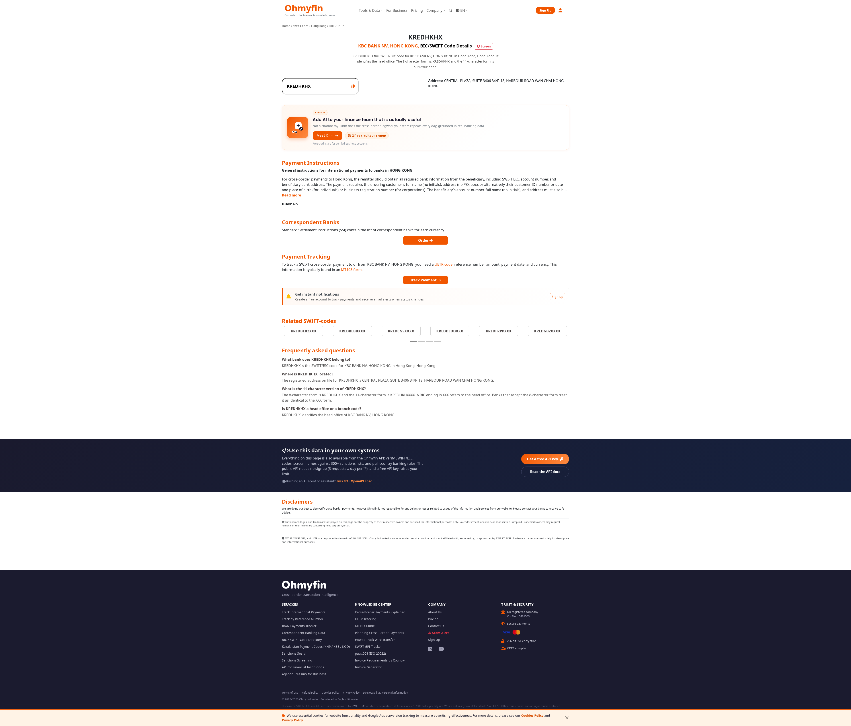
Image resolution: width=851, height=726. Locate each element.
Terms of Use (290, 693)
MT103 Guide (365, 626)
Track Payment (423, 280)
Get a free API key (543, 459)
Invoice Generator (368, 667)
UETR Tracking (365, 619)
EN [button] (462, 10)
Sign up (557, 296)
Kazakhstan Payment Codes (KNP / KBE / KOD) (316, 646)
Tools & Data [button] (369, 10)
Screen (486, 46)
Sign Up (545, 10)
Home (286, 26)
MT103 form (351, 269)
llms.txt (342, 481)
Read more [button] (291, 195)
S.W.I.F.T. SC (358, 706)
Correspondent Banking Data (303, 633)
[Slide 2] (421, 341)
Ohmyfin (304, 7)
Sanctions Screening (297, 660)
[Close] (566, 718)
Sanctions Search (294, 653)
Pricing (417, 10)
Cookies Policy (532, 715)
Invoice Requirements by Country (380, 660)
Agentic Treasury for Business (304, 674)
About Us (435, 612)
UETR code (444, 264)
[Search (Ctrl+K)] (450, 10)
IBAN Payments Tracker (299, 626)
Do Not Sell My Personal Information (385, 693)
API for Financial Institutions (303, 667)
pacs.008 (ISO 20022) (370, 653)
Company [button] (434, 10)
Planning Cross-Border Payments (379, 633)
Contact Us (436, 626)
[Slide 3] (429, 341)
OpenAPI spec (361, 481)
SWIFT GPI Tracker (368, 646)
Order (423, 240)
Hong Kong (318, 26)
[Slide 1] (413, 341)
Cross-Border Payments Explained (380, 612)
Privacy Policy (292, 720)
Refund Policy (310, 693)
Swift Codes (300, 26)
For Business (397, 10)
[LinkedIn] (430, 649)
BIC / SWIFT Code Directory (302, 640)
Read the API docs (545, 471)
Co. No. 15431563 (518, 616)
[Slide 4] (437, 341)
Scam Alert (440, 633)
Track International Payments (303, 612)
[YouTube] (441, 649)
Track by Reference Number (302, 619)
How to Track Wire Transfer (375, 640)
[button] (560, 10)
